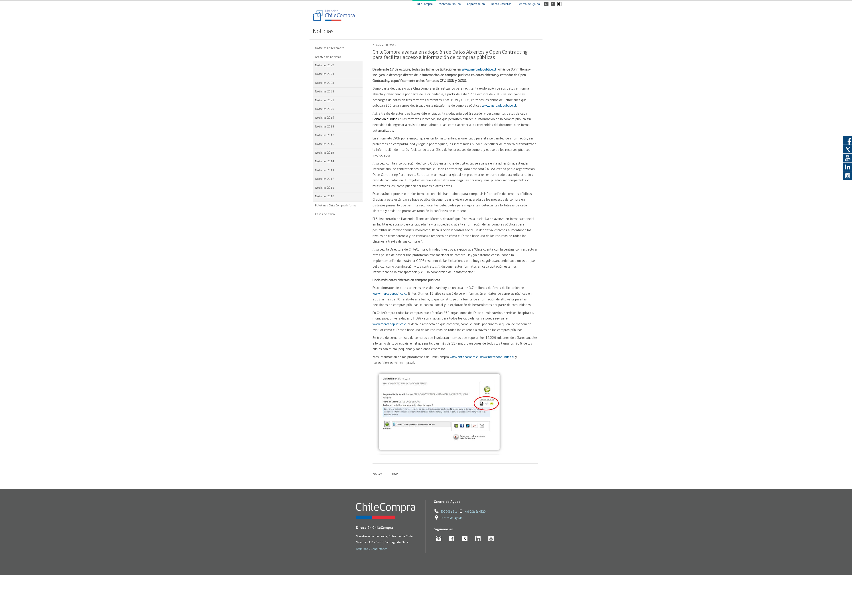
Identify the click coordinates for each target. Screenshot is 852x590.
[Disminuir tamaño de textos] (553, 5)
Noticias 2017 (324, 135)
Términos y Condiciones (371, 549)
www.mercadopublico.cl (499, 106)
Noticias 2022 (324, 91)
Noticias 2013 (324, 170)
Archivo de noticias (328, 57)
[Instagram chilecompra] (439, 539)
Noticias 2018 (324, 126)
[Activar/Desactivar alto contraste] (559, 5)
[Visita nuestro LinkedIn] (847, 166)
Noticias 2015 (324, 153)
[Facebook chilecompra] (452, 539)
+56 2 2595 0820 (475, 511)
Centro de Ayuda (529, 4)
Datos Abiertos (501, 4)
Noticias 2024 (324, 74)
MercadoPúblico (450, 4)
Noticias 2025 (324, 65)
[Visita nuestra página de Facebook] (847, 140)
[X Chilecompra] (465, 539)
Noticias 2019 (324, 118)
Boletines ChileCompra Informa (336, 205)
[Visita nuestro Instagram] (847, 175)
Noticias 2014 (324, 161)
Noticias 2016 (324, 144)
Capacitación (476, 4)
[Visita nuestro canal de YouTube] (847, 157)
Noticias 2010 (324, 196)
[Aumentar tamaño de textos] (546, 5)
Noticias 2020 (324, 109)
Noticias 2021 (324, 100)
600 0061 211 (448, 511)
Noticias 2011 (324, 188)
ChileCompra (424, 4)
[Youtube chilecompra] (491, 539)
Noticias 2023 (324, 83)
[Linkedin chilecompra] (478, 539)
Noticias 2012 (324, 179)
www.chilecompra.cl (464, 357)
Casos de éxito (325, 214)
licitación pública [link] (385, 119)
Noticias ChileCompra (329, 48)
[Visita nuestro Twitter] (847, 149)
